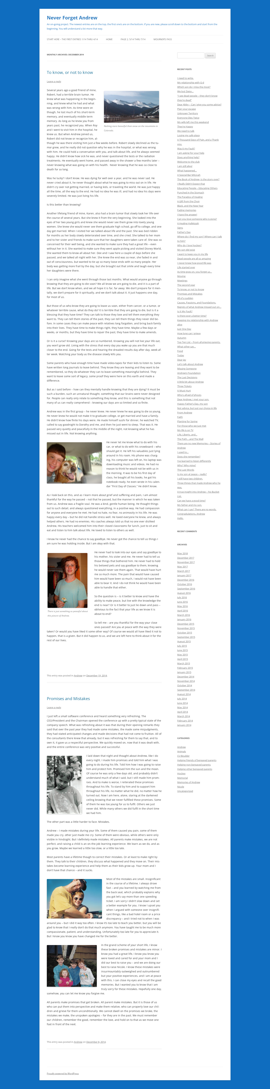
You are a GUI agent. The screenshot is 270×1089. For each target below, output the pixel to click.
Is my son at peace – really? (192, 474)
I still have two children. (190, 478)
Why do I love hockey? (189, 245)
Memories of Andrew (188, 782)
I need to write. (185, 78)
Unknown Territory (187, 113)
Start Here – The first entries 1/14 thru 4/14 (72, 39)
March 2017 (183, 571)
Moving (181, 276)
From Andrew (184, 412)
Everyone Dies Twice (188, 117)
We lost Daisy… (185, 91)
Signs (180, 227)
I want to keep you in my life (192, 254)
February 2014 (185, 720)
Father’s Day (184, 232)
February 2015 (185, 667)
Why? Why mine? (186, 465)
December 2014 (185, 676)
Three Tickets (184, 386)
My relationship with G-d (190, 82)
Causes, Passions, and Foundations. (196, 302)
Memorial (182, 777)
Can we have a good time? (191, 500)
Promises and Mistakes (68, 698)
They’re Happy (185, 126)
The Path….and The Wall (190, 439)
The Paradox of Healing (190, 197)
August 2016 (184, 593)
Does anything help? (188, 157)
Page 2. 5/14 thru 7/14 (133, 39)
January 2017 (184, 575)
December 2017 (185, 557)
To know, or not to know (70, 72)
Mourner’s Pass (163, 39)
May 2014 (182, 707)
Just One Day (184, 329)
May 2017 (182, 566)
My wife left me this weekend (193, 122)
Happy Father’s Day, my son (192, 403)
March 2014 (183, 716)
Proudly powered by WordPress (63, 1073)
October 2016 (184, 584)
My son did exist (186, 249)
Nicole (180, 786)
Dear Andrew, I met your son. (193, 399)
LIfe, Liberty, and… (187, 434)
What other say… (186, 346)
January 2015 (184, 672)
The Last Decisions (187, 377)
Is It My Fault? (184, 311)
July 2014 (182, 698)
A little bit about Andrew (190, 381)
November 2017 (186, 562)
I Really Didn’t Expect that (191, 183)
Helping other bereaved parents (194, 769)
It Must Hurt (184, 390)
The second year (186, 285)
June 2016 (182, 601)
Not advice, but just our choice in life (197, 408)
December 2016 (185, 579)
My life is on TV (185, 430)
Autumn (181, 337)
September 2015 (186, 637)
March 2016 (183, 615)
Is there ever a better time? (192, 315)
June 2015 (182, 650)
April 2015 (182, 659)
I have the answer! (187, 214)
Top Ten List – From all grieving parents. (198, 342)
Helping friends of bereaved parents (196, 760)
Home (109, 39)
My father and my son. (189, 505)
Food (180, 351)
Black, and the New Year (190, 205)
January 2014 (184, 725)
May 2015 (182, 654)
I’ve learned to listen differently (194, 461)
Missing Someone (187, 368)
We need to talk (185, 131)
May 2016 (182, 606)
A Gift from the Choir (188, 201)
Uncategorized (185, 791)
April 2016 (182, 610)
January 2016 (184, 619)
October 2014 (184, 685)
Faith (180, 417)
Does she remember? (188, 456)
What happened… (187, 170)
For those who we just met (191, 425)
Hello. (180, 518)
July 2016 (182, 597)
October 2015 (184, 632)
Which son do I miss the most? (193, 87)
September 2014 (186, 689)
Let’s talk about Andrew (190, 364)
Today (180, 355)
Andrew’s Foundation (189, 373)
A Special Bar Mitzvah (188, 175)
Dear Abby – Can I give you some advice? (199, 104)
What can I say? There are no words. (196, 509)
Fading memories (186, 210)
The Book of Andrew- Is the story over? (198, 179)
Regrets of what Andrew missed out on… (199, 307)
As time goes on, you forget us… (194, 271)
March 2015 (183, 663)
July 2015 (182, 645)
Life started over (186, 267)
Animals (181, 751)
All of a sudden (185, 298)
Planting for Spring (187, 421)
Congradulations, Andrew (191, 513)
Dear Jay (181, 359)
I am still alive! (184, 166)
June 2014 (182, 703)
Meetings (182, 280)
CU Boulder (183, 755)
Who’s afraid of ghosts (189, 395)
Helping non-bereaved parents (194, 764)
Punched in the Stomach (190, 192)
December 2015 (185, 623)
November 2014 (186, 681)
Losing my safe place (188, 135)
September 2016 (186, 588)
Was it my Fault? (186, 148)
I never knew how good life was (194, 263)
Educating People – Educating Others (197, 188)
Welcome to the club (188, 161)
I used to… (183, 452)
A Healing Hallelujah (188, 223)
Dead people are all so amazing (194, 258)
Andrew (78, 675)
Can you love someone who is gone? (197, 219)
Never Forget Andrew (72, 17)
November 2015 (186, 628)
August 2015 (184, 641)
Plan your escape (186, 109)
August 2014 (184, 694)
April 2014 (182, 711)
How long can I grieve (189, 333)
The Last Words (185, 469)
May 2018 (182, 553)
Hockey (181, 773)
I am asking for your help (190, 153)
